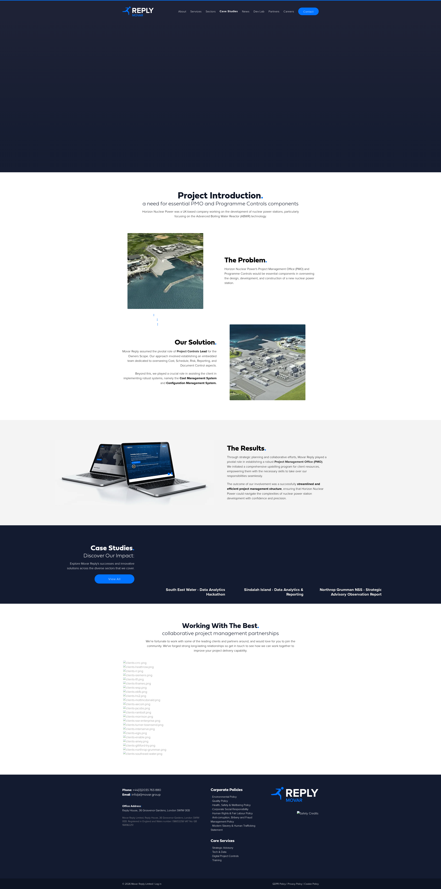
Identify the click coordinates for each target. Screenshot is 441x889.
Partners (274, 11)
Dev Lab (259, 11)
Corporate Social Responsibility (230, 809)
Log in (158, 883)
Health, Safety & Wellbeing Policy (231, 805)
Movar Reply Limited (142, 883)
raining (218, 860)
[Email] (315, 822)
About (182, 11)
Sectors (211, 11)
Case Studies (229, 11)
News (245, 11)
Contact (308, 11)
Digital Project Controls (225, 856)
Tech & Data (219, 852)
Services (196, 11)
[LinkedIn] (307, 822)
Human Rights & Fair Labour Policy (232, 813)
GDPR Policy (279, 883)
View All (114, 579)
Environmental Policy (224, 797)
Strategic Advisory (222, 848)
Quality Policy (220, 801)
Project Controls (188, 351)
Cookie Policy (311, 883)
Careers (289, 11)
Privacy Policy (295, 883)
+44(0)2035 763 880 (147, 790)
